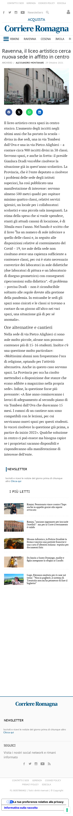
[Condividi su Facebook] (8, 112)
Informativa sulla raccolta (21, 807)
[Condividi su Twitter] (19, 112)
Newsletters (35, 12)
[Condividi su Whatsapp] (29, 112)
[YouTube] (22, 12)
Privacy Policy (30, 784)
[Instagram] (16, 12)
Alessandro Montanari (29, 63)
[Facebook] (3, 12)
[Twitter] (10, 12)
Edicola (46, 784)
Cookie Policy (53, 780)
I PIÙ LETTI (20, 492)
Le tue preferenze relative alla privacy (38, 802)
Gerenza (37, 780)
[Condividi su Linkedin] (39, 112)
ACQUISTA (36, 20)
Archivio (7, 62)
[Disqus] (36, 644)
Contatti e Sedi (20, 780)
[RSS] (49, 763)
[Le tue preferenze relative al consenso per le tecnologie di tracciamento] (67, 810)
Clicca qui (16, 481)
